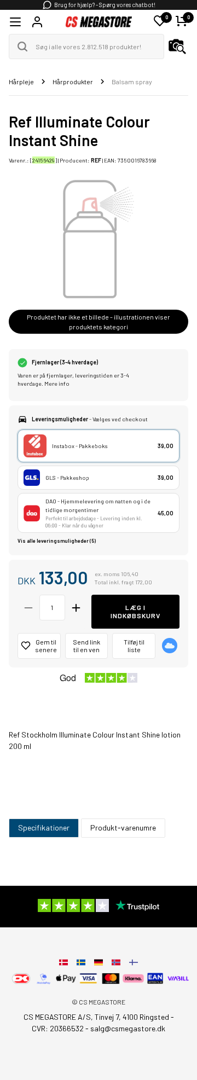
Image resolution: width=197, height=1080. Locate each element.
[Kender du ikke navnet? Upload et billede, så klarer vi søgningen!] (177, 46)
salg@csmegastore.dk (127, 1028)
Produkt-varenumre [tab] (123, 827)
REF (96, 160)
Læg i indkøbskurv (135, 611)
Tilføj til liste (134, 646)
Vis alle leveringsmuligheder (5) (57, 541)
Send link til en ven (86, 646)
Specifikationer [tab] (43, 827)
